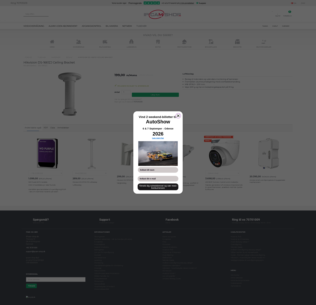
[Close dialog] (178, 115)
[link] (158, 153)
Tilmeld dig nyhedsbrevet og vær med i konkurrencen (158, 187)
